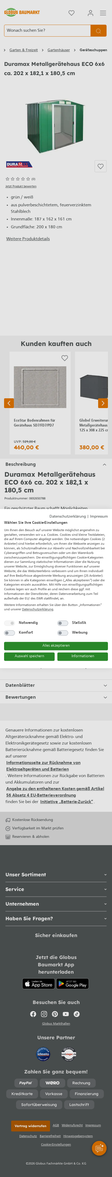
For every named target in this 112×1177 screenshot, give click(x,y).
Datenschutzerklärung (67, 516)
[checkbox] (9, 623)
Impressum (99, 516)
